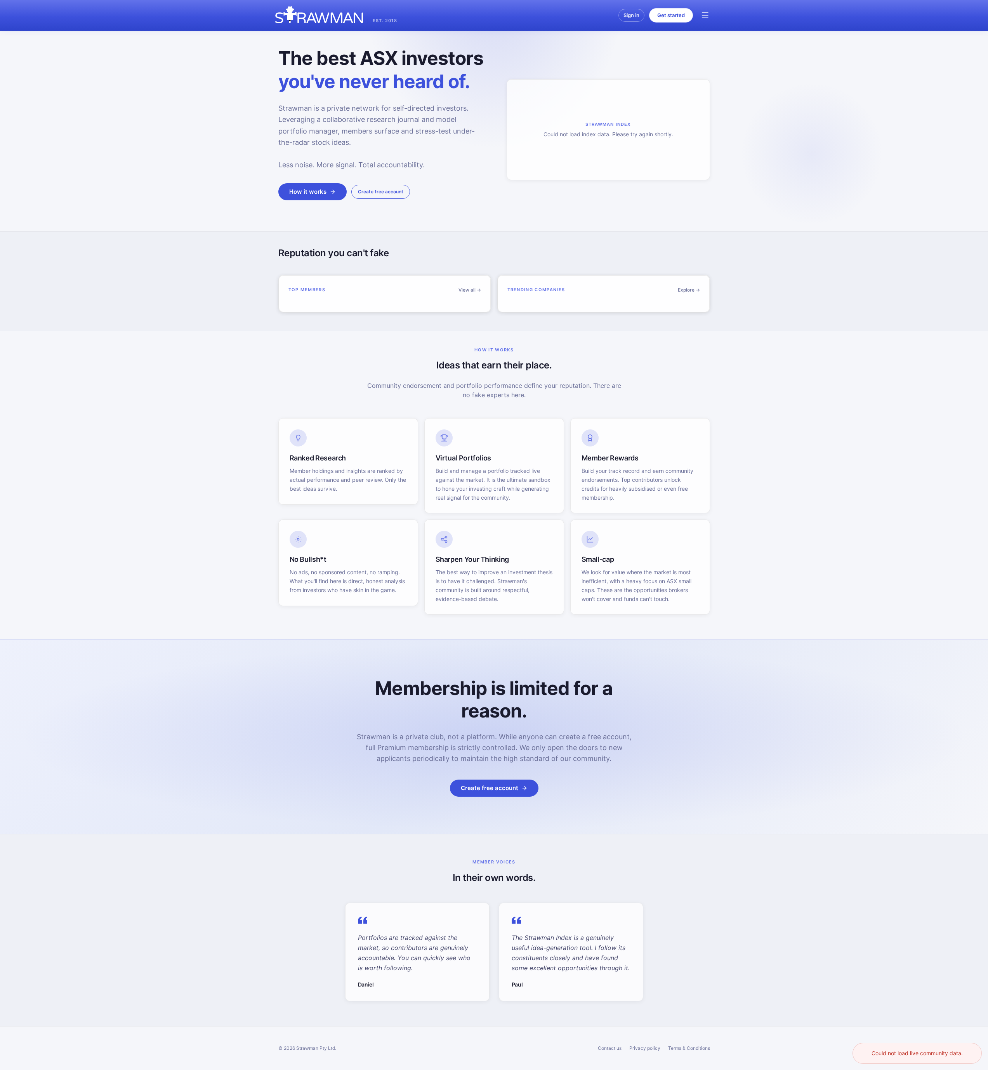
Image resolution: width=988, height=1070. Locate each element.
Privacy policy (644, 1048)
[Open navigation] (705, 15)
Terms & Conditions (689, 1048)
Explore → (689, 290)
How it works (307, 191)
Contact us (610, 1048)
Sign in (631, 15)
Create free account (380, 192)
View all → (469, 290)
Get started (671, 15)
